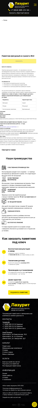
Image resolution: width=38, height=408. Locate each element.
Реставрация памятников (11, 366)
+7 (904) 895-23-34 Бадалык (12, 324)
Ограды (5, 350)
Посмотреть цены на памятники (8, 126)
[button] (19, 292)
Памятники (6, 346)
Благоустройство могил (11, 362)
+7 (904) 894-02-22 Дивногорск (14, 328)
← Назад (4, 20)
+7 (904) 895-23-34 (20, 10)
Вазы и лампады (8, 354)
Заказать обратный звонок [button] (19, 13)
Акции (4, 373)
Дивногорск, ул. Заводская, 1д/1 (13, 338)
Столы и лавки (7, 352)
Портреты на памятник (10, 364)
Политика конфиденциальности (12, 388)
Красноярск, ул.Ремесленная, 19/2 (14, 334)
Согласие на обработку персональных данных (17, 390)
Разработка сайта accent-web (12, 397)
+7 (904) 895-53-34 (13, 254)
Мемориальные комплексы (12, 348)
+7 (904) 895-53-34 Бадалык (12, 326)
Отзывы (5, 377)
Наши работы (7, 375)
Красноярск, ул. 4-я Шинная (12, 336)
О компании (6, 379)
